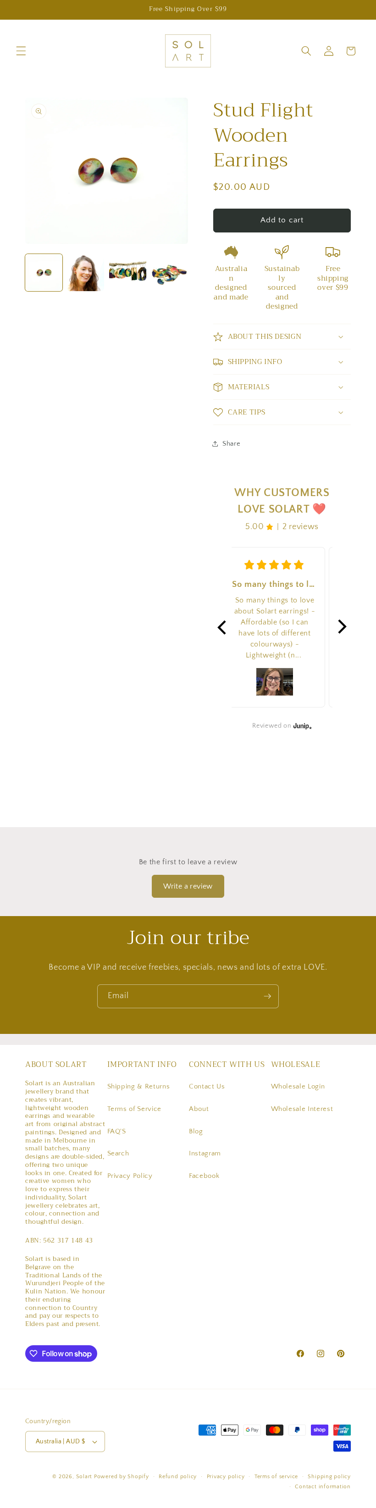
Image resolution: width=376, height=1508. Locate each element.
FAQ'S (116, 1131)
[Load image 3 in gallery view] (127, 272)
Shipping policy (329, 1477)
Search (118, 1153)
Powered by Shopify (121, 1477)
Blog (196, 1131)
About (199, 1109)
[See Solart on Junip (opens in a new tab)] (302, 726)
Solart (84, 1477)
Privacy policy (226, 1477)
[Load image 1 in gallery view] (43, 272)
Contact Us (207, 1086)
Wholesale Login (298, 1086)
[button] (21, 51)
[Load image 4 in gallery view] (169, 272)
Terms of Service (134, 1109)
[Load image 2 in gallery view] (86, 272)
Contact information (323, 1487)
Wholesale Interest (302, 1109)
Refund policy (178, 1477)
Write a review (188, 886)
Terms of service (276, 1477)
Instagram (205, 1153)
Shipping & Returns (138, 1086)
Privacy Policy (130, 1176)
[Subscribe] (267, 996)
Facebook (204, 1176)
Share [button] (231, 443)
